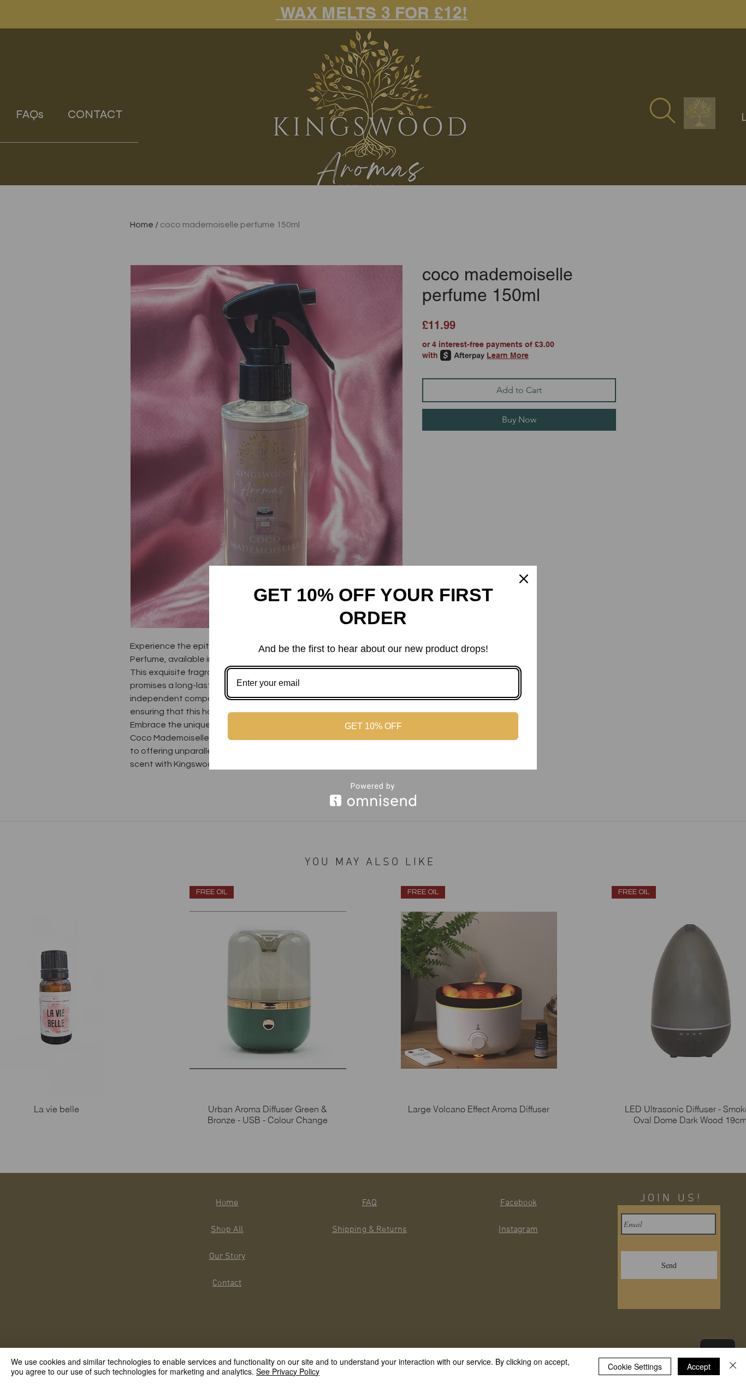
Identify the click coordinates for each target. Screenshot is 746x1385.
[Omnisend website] (373, 794)
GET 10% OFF (373, 726)
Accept (699, 1366)
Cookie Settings (635, 1366)
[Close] (524, 579)
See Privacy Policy (287, 1371)
